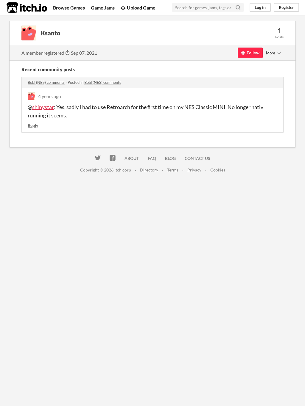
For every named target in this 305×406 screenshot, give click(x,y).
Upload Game (141, 7)
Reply (33, 125)
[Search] (238, 7)
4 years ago (49, 96)
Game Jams (103, 7)
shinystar (43, 107)
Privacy (194, 169)
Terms (172, 169)
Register (286, 7)
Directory (149, 169)
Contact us (197, 158)
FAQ (152, 158)
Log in (260, 7)
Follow (253, 52)
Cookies (217, 169)
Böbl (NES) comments (46, 82)
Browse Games (69, 7)
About (132, 158)
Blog (170, 158)
